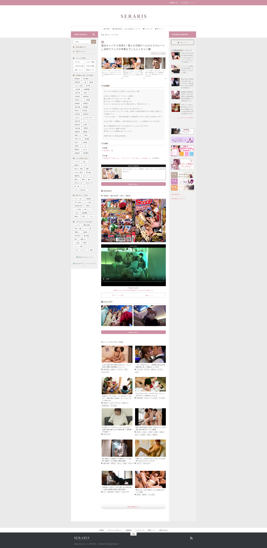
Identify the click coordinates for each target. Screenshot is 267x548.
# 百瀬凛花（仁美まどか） (111, 158)
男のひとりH (106, 434)
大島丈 (85, 93)
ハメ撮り (77, 243)
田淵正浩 (77, 125)
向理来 (76, 146)
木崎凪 (88, 100)
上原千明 (77, 93)
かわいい (139, 463)
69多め (125, 463)
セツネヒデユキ (88, 117)
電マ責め (143, 434)
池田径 (91, 82)
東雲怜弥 (86, 114)
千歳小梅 (77, 128)
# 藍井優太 (106, 150)
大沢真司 (77, 96)
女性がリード (90, 70)
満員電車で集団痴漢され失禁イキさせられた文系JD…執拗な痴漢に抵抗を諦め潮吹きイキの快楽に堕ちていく (187, 96)
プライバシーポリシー (114, 530)
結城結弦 (77, 153)
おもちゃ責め (78, 172)
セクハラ (86, 176)
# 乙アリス (126, 158)
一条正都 (77, 89)
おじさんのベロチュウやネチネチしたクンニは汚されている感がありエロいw (150, 394)
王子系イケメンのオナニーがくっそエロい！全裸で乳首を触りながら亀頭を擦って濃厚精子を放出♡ (116, 429)
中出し (122, 195)
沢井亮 (138, 432)
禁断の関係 (106, 369)
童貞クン (113, 369)
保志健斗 (87, 139)
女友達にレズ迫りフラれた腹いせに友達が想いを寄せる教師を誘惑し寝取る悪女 (116, 488)
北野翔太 (77, 103)
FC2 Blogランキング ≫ (178, 199)
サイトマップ (139, 530)
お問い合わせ (163, 530)
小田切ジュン (78, 100)
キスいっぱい (105, 372)
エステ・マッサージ (115, 403)
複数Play (128, 195)
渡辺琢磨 (86, 153)
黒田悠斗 (86, 103)
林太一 (87, 135)
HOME (101, 530)
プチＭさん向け (79, 66)
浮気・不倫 (77, 229)
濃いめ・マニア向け (111, 35)
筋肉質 (138, 494)
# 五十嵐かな (135, 158)
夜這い (76, 179)
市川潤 (88, 86)
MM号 (85, 243)
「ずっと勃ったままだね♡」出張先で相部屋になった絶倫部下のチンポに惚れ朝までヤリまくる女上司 (154, 73)
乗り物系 (86, 236)
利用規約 (129, 530)
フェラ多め (162, 398)
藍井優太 (106, 195)
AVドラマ (147, 369)
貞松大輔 (77, 107)
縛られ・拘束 (78, 169)
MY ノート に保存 (159, 53)
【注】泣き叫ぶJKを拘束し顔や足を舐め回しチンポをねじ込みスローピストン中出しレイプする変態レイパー (187, 57)
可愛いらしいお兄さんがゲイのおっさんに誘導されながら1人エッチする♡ (150, 459)
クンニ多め (154, 398)
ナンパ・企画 (78, 246)
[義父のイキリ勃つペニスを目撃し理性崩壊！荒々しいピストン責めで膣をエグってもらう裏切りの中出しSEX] (133, 69)
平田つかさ (77, 139)
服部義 (85, 132)
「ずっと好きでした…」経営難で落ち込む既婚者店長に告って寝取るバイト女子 (150, 366)
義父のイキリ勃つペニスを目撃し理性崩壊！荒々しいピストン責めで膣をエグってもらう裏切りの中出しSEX (133, 73)
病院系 (85, 232)
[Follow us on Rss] (93, 34)
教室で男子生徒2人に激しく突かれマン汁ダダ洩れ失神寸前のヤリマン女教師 (151, 428)
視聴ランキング (80, 51)
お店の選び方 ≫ (176, 194)
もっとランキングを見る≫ (186, 118)
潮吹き (149, 434)
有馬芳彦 (77, 82)
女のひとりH (125, 492)
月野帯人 (86, 128)
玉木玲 (150, 432)
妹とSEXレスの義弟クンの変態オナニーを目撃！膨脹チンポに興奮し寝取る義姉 (116, 459)
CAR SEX (77, 236)
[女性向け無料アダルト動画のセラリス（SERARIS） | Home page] (133, 17)
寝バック (131, 463)
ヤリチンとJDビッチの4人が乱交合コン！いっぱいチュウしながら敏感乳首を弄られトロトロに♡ (111, 73)
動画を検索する (133, 507)
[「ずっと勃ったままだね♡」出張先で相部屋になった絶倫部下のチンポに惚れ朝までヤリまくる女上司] (155, 68)
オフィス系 (88, 229)
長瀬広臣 (77, 132)
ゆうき (85, 149)
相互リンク (151, 530)
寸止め (76, 213)
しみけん (144, 432)
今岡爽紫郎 (86, 89)
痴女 (89, 179)
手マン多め (113, 405)
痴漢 (83, 179)
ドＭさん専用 (90, 66)
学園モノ (162, 432)
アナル (91, 216)
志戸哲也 (77, 114)
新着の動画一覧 (79, 47)
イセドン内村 (78, 86)
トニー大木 (140, 369)
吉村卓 (156, 432)
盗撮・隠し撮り (114, 195)
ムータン (84, 146)
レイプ (85, 165)
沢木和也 (84, 110)
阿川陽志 (86, 79)
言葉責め (88, 199)
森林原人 (77, 149)
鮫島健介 (86, 107)
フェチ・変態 (90, 62)
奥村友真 (86, 96)
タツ (84, 121)
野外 (75, 239)
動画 (102, 35)
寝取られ (153, 369)
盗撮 (91, 250)
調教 (87, 169)
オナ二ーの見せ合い (80, 190)
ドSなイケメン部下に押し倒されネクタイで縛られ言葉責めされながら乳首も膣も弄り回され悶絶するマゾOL (187, 109)
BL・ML (76, 186)
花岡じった (77, 135)
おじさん (160, 369)
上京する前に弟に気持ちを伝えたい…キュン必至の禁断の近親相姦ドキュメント (116, 366)
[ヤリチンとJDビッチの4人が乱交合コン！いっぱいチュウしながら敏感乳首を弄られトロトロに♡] (112, 68)
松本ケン (77, 142)
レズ (104, 492)
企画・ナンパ (79, 70)
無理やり (77, 165)
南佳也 (85, 142)
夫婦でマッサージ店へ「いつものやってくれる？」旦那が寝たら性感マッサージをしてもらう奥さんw (116, 398)
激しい (137, 434)
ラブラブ (120, 369)
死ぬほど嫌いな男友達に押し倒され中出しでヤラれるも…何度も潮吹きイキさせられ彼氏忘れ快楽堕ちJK (187, 83)
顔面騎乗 (84, 213)
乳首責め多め (105, 405)
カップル (77, 225)
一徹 (84, 82)
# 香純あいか (146, 158)
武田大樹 (77, 121)
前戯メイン (125, 403)
